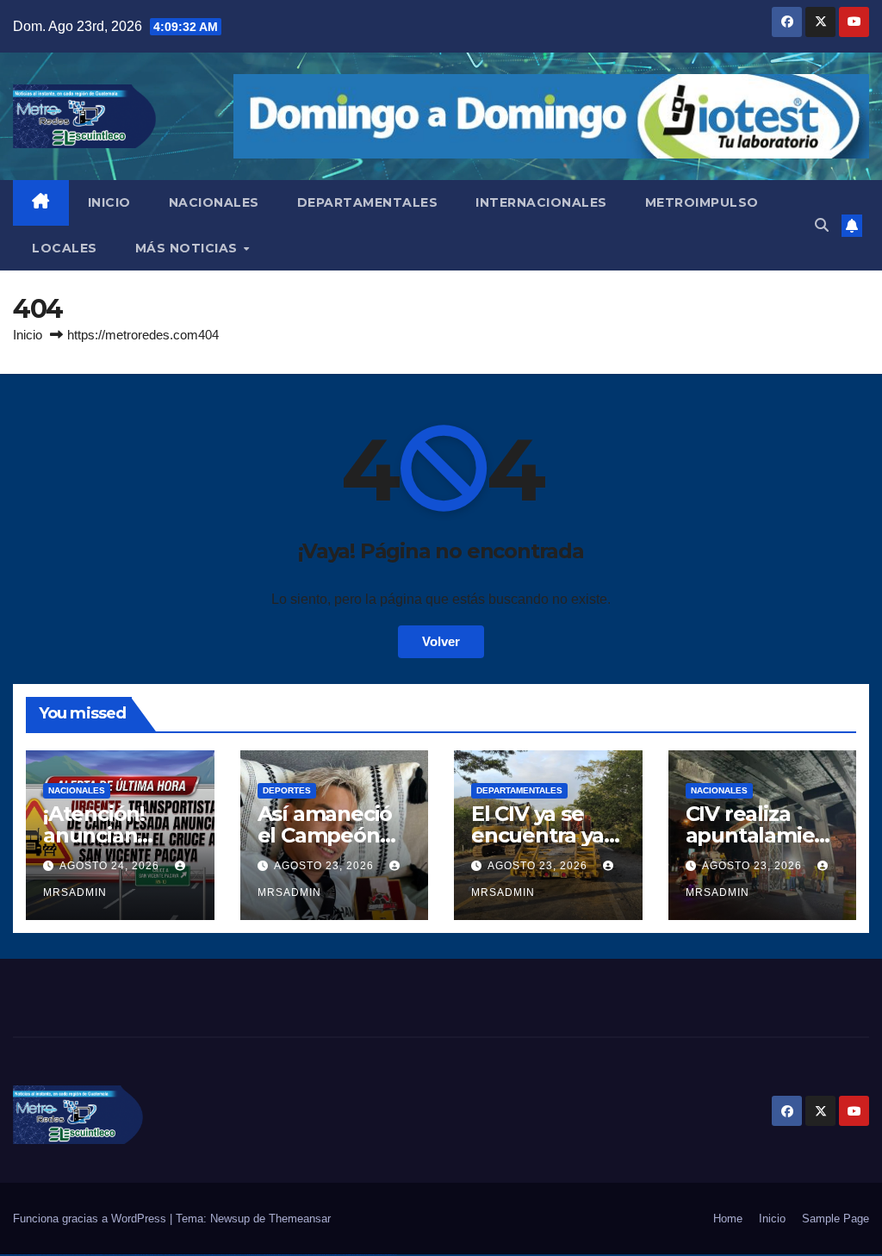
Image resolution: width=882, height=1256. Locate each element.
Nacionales (76, 790)
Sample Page (835, 1218)
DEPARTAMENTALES (367, 202)
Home (727, 1218)
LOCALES (64, 248)
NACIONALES (214, 202)
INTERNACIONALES (541, 202)
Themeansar (300, 1218)
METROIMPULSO (702, 202)
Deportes (287, 790)
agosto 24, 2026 (111, 866)
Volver (441, 641)
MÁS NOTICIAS (188, 248)
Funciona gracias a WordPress (91, 1218)
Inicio (27, 334)
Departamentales (519, 790)
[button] (822, 225)
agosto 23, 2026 (325, 866)
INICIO (109, 202)
